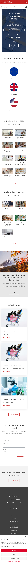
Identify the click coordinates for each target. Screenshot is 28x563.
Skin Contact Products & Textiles (7, 224)
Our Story (14, 45)
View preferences (14, 558)
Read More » (6, 337)
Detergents (7, 237)
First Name (6, 438)
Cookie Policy (11, 561)
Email (4, 449)
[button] (26, 537)
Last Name (6, 443)
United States (14, 110)
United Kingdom (14, 94)
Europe (14, 79)
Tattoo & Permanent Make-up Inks (20, 210)
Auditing (20, 150)
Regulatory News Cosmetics (12, 331)
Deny (14, 554)
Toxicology (7, 137)
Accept (14, 550)
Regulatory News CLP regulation (13, 399)
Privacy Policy (17, 561)
